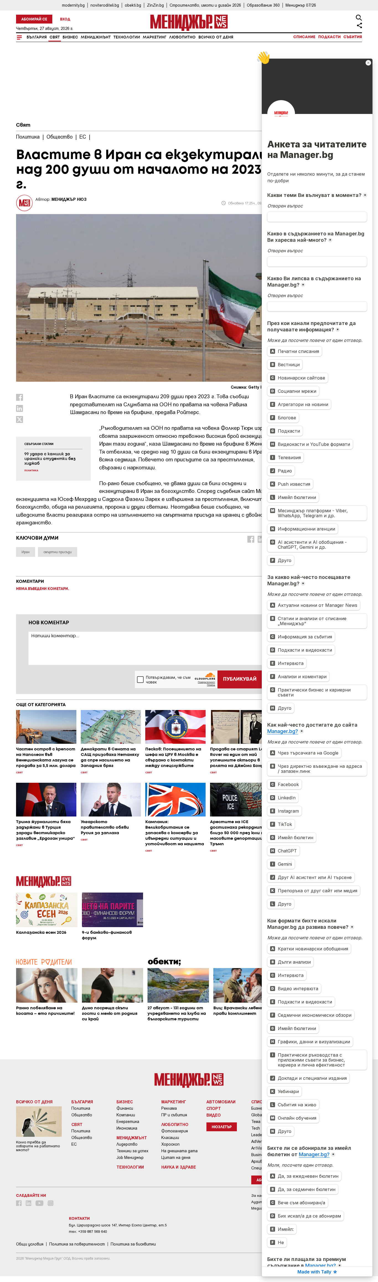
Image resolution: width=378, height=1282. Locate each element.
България (37, 37)
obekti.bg (133, 5)
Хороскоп (170, 1144)
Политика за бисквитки (133, 1244)
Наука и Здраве (178, 1167)
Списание (304, 37)
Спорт (213, 1108)
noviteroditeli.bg (104, 5)
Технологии (126, 37)
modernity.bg (73, 5)
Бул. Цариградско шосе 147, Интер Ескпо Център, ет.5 (118, 1225)
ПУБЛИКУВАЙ (240, 679)
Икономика (126, 1128)
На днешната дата (179, 1151)
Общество (81, 1115)
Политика (80, 1108)
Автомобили (220, 1102)
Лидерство (127, 1144)
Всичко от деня (215, 37)
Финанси (124, 1108)
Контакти (79, 1218)
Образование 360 (263, 5)
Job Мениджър (130, 1157)
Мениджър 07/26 (301, 5)
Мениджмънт (96, 37)
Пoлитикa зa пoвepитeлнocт (77, 1244)
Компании (125, 1115)
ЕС (74, 1144)
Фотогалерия (174, 1131)
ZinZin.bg (155, 5)
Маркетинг (154, 37)
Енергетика (127, 1122)
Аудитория (261, 1202)
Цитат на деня (175, 1157)
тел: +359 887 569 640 (88, 1231)
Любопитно (182, 37)
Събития (352, 37)
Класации (170, 1138)
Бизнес (70, 37)
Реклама (169, 1108)
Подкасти (329, 37)
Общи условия (29, 1244)
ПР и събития (174, 1115)
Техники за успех (132, 1151)
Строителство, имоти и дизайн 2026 (205, 5)
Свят (55, 37)
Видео (213, 1115)
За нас (257, 1195)
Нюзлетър (222, 1127)
